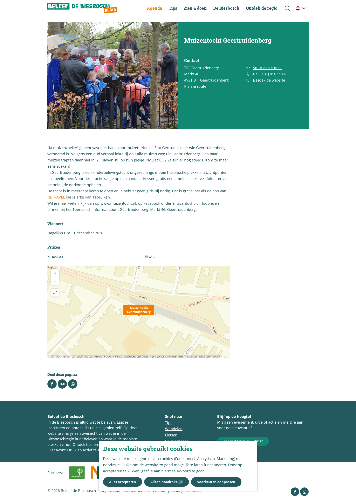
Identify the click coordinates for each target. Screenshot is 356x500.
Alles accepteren (122, 482)
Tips (168, 422)
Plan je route (195, 86)
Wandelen (174, 428)
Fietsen (171, 434)
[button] (138, 312)
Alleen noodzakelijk (166, 482)
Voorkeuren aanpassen (216, 482)
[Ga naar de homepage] (82, 8)
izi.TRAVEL (56, 197)
